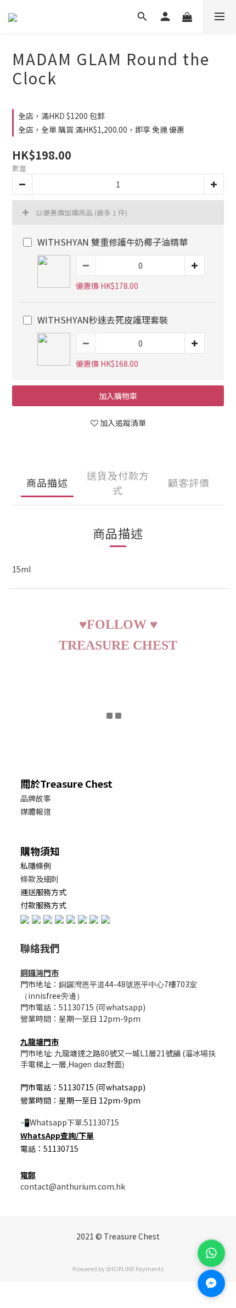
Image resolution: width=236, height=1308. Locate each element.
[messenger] (211, 1283)
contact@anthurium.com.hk (72, 1186)
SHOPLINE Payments (135, 1268)
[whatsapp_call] (211, 1253)
